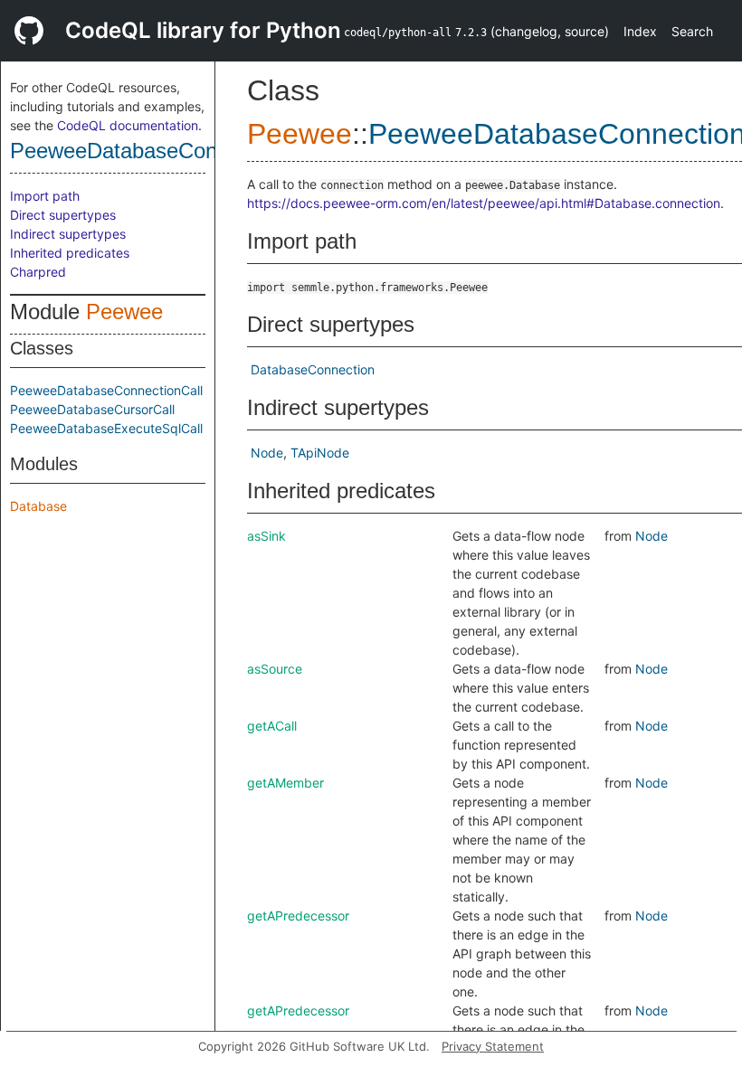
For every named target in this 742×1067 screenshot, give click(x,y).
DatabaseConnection (313, 369)
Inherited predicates (69, 252)
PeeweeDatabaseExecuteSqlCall (106, 428)
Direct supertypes (63, 214)
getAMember (285, 782)
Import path (45, 195)
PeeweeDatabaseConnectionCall (166, 150)
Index (640, 31)
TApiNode (319, 452)
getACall (272, 725)
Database (38, 506)
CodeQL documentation (127, 125)
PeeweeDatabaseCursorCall (92, 409)
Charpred (38, 271)
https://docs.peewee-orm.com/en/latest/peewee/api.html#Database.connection (483, 203)
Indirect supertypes (68, 233)
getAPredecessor (298, 915)
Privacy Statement (493, 1046)
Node (267, 452)
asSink (266, 535)
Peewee (124, 311)
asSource (274, 668)
